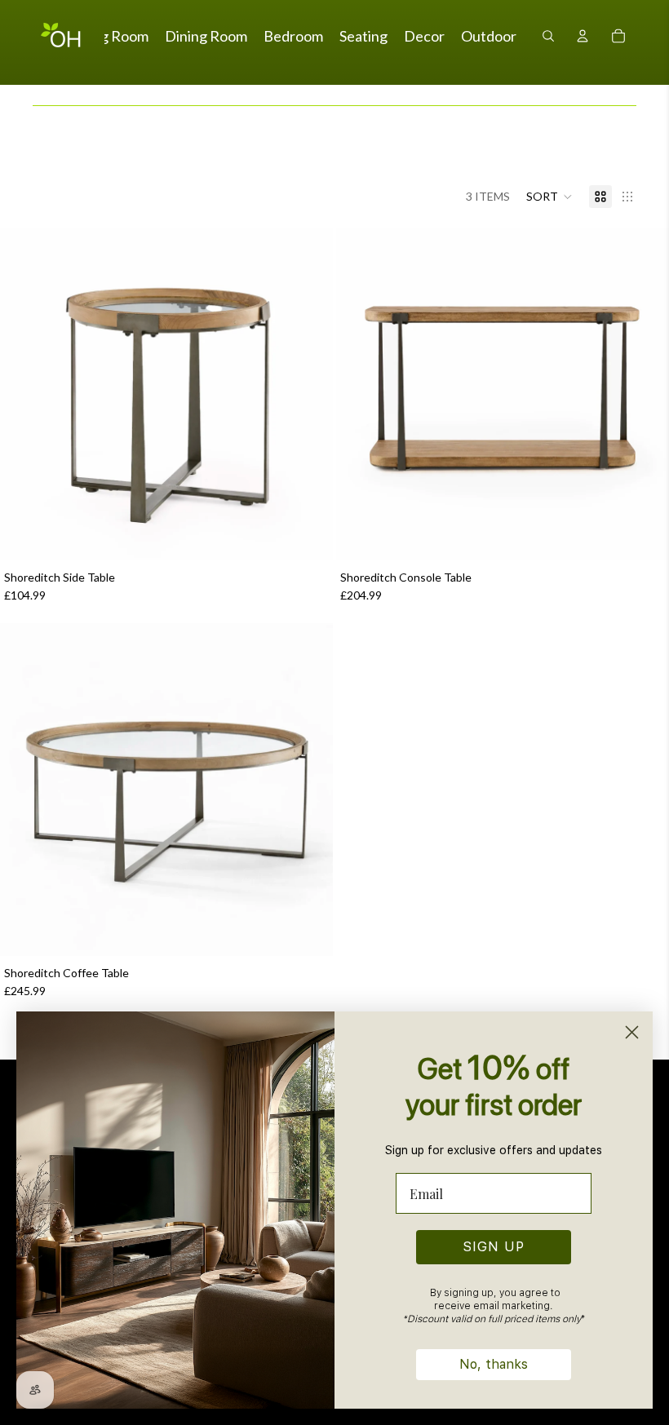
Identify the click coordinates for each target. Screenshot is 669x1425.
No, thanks (493, 1364)
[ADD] (307, 535)
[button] (549, 197)
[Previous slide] (24, 394)
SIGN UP (494, 1247)
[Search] (548, 36)
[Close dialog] (632, 1032)
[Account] (582, 36)
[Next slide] (308, 394)
